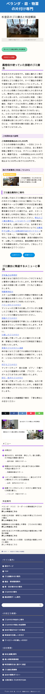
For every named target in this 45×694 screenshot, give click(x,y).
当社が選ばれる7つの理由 (15, 630)
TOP (6, 571)
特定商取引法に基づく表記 (15, 664)
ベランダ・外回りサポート (17, 494)
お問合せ (8, 450)
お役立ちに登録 (9, 57)
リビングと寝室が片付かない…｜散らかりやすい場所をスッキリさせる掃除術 (23, 478)
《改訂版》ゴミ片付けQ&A (15, 680)
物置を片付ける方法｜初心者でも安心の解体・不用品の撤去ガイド (23, 467)
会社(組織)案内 (11, 654)
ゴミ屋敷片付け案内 (12, 576)
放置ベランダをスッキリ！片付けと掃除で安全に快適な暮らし (23, 489)
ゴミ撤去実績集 (11, 669)
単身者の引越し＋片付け (14, 635)
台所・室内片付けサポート (17, 483)
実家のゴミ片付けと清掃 (12, 348)
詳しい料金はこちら (9, 520)
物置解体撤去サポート (15, 472)
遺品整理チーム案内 (12, 597)
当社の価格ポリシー (12, 675)
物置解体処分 (7, 291)
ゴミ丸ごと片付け (9, 275)
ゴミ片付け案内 (11, 592)
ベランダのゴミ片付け (11, 305)
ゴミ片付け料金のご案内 (14, 619)
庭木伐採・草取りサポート (17, 461)
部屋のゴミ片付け (9, 318)
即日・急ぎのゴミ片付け (12, 378)
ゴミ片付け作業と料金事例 (15, 625)
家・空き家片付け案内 (13, 587)
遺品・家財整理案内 (12, 581)
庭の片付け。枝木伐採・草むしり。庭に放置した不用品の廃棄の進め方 (23, 456)
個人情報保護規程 (12, 659)
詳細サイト (29, 255)
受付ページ (9, 566)
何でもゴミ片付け (9, 364)
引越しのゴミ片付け (10, 334)
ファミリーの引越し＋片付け (16, 640)
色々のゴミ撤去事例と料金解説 (14, 49)
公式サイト (16, 255)
